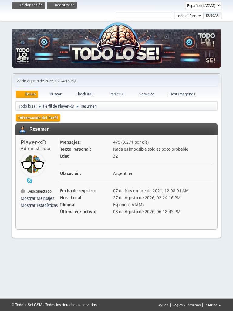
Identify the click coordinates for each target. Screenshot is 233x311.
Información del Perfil (38, 117)
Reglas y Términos (186, 304)
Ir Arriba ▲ (212, 304)
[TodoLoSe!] (23, 180)
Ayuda (163, 304)
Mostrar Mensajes (37, 198)
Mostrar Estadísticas (39, 205)
